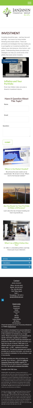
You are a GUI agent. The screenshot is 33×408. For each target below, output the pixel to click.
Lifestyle (16, 317)
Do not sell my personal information (18, 366)
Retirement (16, 306)
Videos (5, 267)
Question (6, 126)
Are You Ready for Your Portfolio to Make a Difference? (16, 207)
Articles (5, 259)
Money (17, 315)
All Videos (16, 321)
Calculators (6, 263)
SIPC (14, 392)
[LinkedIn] (16, 21)
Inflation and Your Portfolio (13, 82)
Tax (16, 314)
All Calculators (16, 323)
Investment (16, 308)
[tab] (16, 259)
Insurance (16, 312)
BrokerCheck (12, 327)
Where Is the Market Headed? (16, 169)
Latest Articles (16, 319)
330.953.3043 (17, 25)
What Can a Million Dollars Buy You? (17, 244)
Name (6, 104)
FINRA (9, 392)
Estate (16, 310)
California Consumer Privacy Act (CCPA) (14, 361)
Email (6, 115)
